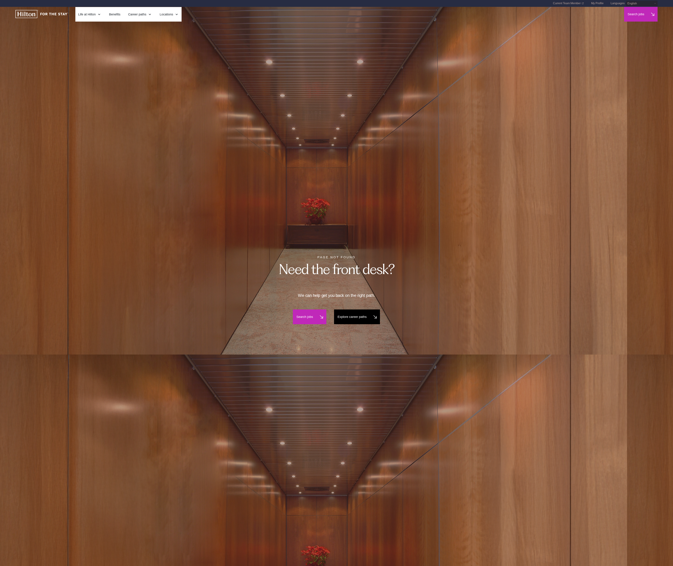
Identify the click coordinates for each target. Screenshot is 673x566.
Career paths (137, 14)
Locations (166, 14)
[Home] (41, 14)
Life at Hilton (87, 14)
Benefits (114, 14)
